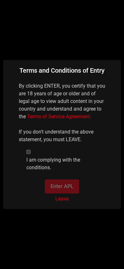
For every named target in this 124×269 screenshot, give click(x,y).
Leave (62, 199)
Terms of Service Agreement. (59, 116)
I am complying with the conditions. (53, 164)
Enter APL (62, 186)
